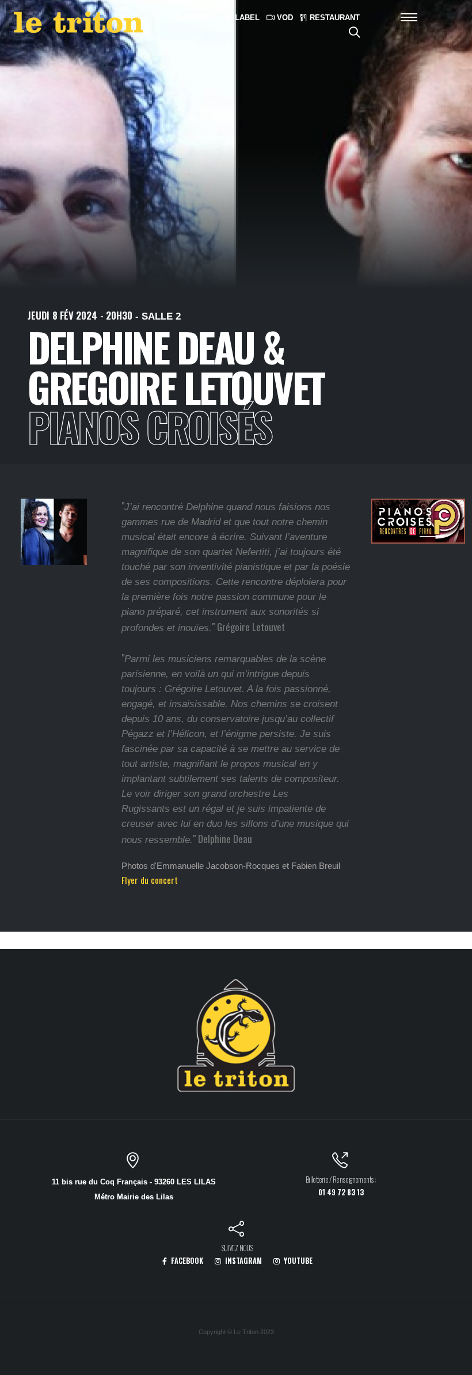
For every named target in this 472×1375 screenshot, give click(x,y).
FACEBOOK (186, 1260)
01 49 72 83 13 (341, 1192)
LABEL (246, 17)
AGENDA (197, 17)
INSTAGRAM (242, 1260)
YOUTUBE (297, 1260)
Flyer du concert (149, 879)
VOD (284, 17)
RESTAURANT (333, 17)
